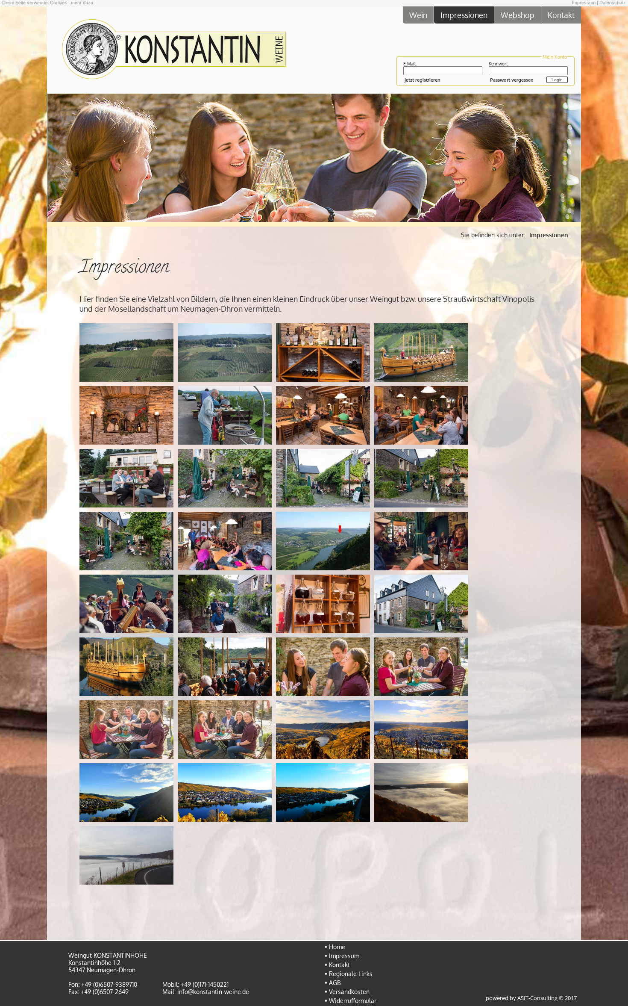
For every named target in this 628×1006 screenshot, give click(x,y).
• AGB (333, 982)
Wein (418, 15)
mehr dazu (82, 2)
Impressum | (585, 2)
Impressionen (463, 15)
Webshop (517, 15)
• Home (335, 946)
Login (557, 79)
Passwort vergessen (512, 80)
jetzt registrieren (422, 80)
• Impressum (342, 955)
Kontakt (561, 15)
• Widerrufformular (350, 1000)
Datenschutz (612, 2)
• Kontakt (337, 964)
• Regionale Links (349, 973)
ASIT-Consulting (537, 998)
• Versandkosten (347, 991)
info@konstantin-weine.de (213, 991)
